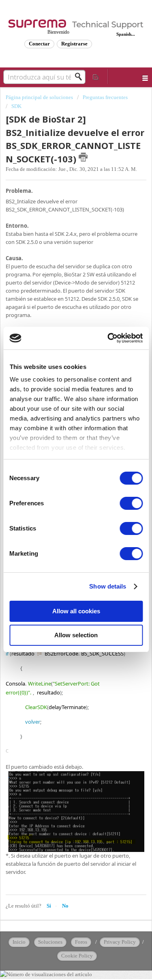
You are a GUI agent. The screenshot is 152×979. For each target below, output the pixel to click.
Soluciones (50, 942)
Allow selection (76, 635)
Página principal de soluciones (40, 97)
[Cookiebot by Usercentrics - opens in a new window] (108, 338)
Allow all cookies (76, 611)
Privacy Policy (120, 942)
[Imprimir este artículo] (83, 157)
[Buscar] (81, 77)
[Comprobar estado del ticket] (96, 76)
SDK (16, 106)
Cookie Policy (77, 956)
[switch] (131, 503)
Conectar (39, 44)
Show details (107, 586)
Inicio (19, 942)
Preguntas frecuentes (105, 97)
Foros (81, 942)
